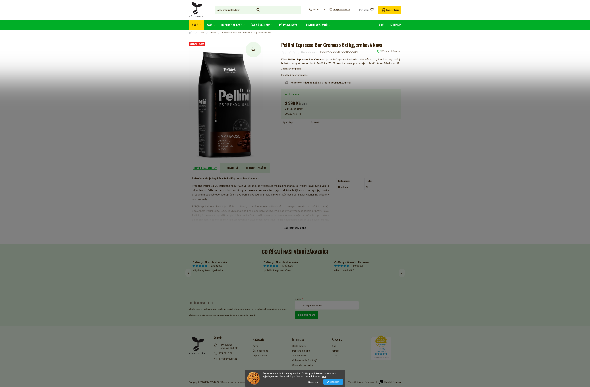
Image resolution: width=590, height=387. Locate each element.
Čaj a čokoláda (260, 350)
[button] (402, 273)
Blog (334, 346)
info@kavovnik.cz (228, 358)
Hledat (296, 9)
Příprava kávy (260, 355)
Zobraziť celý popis (295, 227)
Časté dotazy (299, 346)
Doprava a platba (301, 350)
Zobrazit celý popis (291, 68)
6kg (368, 187)
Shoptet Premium (392, 382)
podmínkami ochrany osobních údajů (236, 315)
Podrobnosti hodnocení (339, 52)
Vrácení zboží (299, 355)
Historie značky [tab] (256, 168)
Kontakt (335, 350)
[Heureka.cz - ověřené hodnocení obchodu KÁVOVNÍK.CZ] (381, 348)
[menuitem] (196, 25)
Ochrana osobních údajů (304, 360)
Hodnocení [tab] (231, 168)
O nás (334, 355)
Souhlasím (334, 382)
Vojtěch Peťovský (365, 382)
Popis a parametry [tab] (205, 168)
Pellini (369, 181)
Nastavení (313, 382)
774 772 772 (225, 353)
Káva (255, 346)
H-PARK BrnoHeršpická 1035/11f (228, 346)
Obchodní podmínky (302, 365)
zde (324, 376)
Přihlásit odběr (306, 315)
